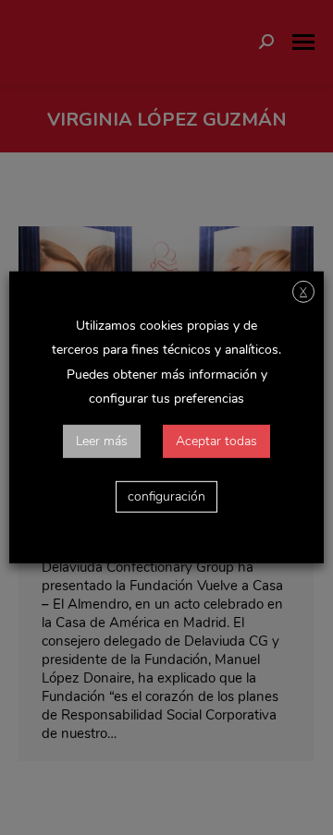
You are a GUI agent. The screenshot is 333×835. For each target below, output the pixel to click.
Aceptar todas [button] (216, 441)
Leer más (102, 441)
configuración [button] (166, 496)
